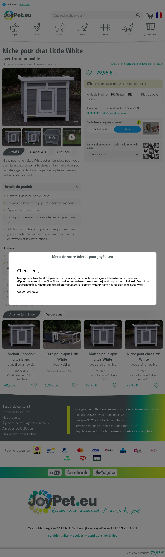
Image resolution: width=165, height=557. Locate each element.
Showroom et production (19, 434)
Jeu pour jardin (150, 34)
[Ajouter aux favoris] (88, 72)
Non (127, 129)
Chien (60, 34)
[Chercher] (138, 15)
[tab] (13, 151)
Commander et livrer (16, 412)
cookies (78, 535)
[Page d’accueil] (25, 15)
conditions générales (102, 535)
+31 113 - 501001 (124, 528)
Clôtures (105, 34)
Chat (128, 34)
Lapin (14, 34)
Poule (37, 34)
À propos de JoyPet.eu (17, 428)
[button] (150, 15)
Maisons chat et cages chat (136, 63)
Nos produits (11, 417)
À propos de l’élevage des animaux (25, 423)
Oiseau (82, 34)
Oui (101, 129)
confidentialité (58, 535)
